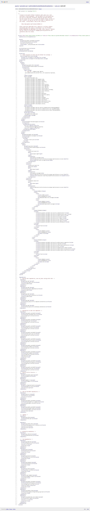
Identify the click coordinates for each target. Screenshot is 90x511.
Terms (14, 509)
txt (85, 509)
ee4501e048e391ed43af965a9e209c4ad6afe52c (41, 6)
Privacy (10, 509)
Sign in (87, 2)
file (40, 8)
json (88, 509)
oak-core (57, 6)
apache (17, 6)
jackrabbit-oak (24, 6)
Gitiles (7, 509)
